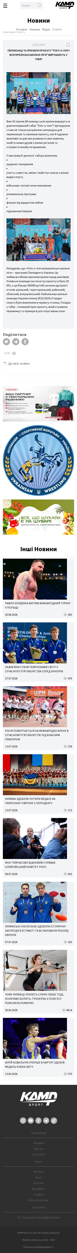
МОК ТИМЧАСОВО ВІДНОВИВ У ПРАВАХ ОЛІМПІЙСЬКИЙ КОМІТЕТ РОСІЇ (30, 865)
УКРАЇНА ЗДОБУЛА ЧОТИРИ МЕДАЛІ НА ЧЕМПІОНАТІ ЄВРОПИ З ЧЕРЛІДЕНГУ (30, 801)
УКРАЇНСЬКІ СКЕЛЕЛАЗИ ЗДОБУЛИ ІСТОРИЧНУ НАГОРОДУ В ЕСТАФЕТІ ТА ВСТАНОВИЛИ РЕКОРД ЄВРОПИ (36, 931)
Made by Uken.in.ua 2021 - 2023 (38, 1239)
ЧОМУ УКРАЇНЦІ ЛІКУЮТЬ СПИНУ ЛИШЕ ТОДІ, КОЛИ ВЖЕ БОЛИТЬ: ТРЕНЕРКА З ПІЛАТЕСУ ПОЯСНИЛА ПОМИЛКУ (34, 999)
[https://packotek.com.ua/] (38, 403)
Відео (46, 29)
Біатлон (38, 1183)
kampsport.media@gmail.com (41, 1217)
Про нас (38, 1148)
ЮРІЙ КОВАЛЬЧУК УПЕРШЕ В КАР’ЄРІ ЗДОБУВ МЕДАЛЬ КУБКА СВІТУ (35, 1064)
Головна (21, 29)
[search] (39, 5)
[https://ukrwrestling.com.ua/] (38, 460)
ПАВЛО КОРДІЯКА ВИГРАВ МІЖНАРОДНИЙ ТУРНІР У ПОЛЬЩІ (37, 605)
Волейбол (38, 1188)
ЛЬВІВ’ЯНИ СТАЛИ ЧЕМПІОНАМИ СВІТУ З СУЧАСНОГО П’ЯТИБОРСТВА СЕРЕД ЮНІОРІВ (34, 669)
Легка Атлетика (38, 1200)
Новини (34, 29)
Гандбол (38, 1194)
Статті (56, 29)
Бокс (38, 1177)
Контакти (38, 1154)
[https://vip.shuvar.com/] (38, 517)
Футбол (38, 1171)
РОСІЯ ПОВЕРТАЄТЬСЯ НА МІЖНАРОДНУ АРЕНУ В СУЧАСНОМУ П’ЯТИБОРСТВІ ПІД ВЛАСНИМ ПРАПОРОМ (37, 735)
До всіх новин (19, 363)
